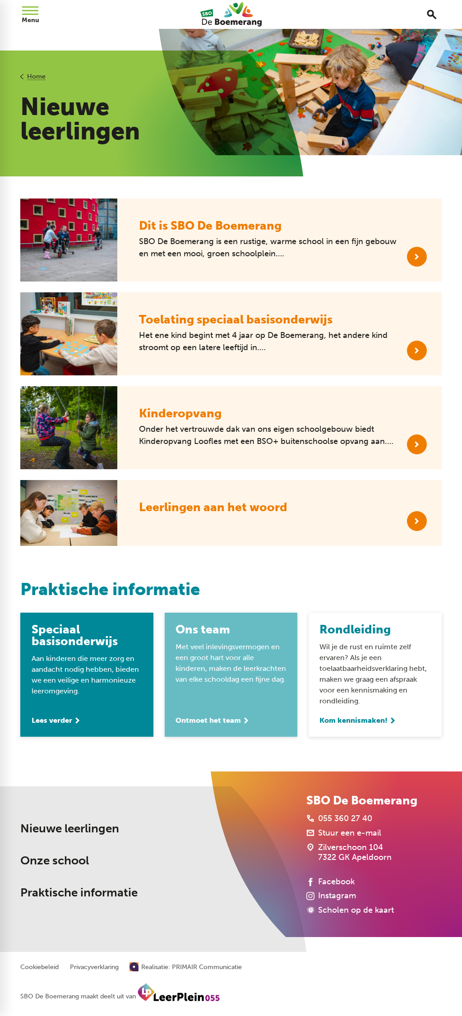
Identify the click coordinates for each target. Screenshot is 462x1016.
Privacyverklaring (94, 967)
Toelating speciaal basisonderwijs (236, 320)
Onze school (54, 861)
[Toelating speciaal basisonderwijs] (417, 350)
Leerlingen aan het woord (213, 507)
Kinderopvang (180, 413)
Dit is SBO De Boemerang (210, 226)
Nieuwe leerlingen (69, 829)
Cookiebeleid (39, 967)
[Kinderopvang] (417, 444)
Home (36, 76)
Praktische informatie (79, 893)
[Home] (231, 14)
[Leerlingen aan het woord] (417, 521)
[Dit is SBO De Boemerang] (417, 257)
